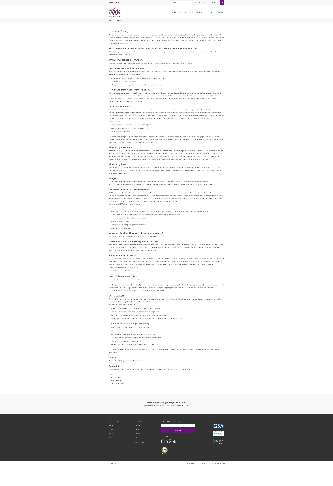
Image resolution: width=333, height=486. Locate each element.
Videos (137, 430)
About (210, 12)
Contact (220, 12)
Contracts (112, 438)
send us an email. (183, 406)
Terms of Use (112, 463)
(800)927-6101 (139, 442)
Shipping (137, 425)
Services (199, 12)
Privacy (119, 463)
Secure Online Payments (164, 454)
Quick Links (114, 421)
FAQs (136, 438)
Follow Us (164, 436)
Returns (137, 434)
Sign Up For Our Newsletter (173, 421)
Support (138, 421)
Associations (218, 421)
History (111, 434)
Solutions (174, 12)
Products (187, 12)
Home (110, 20)
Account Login (199, 2)
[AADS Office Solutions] (114, 11)
